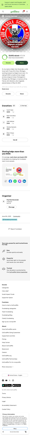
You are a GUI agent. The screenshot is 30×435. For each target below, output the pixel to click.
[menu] (27, 11)
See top (24, 105)
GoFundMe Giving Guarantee (18, 272)
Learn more (8, 6)
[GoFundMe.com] (15, 11)
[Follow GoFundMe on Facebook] (3, 380)
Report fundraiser (16, 229)
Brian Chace (10, 133)
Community (16, 216)
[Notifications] (23, 11)
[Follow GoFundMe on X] (9, 380)
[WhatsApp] (15, 181)
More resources (7, 367)
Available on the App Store (16, 385)
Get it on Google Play (7, 385)
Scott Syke (10, 110)
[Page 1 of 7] (12, 49)
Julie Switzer (10, 121)
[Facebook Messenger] (19, 181)
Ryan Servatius (11, 115)
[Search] (3, 11)
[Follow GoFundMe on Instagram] (13, 380)
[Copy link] (5, 181)
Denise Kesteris (11, 127)
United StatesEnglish (16, 375)
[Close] (27, 4)
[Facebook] (10, 181)
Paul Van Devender (13, 200)
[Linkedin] (24, 181)
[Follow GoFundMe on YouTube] (6, 380)
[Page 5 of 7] (17, 49)
